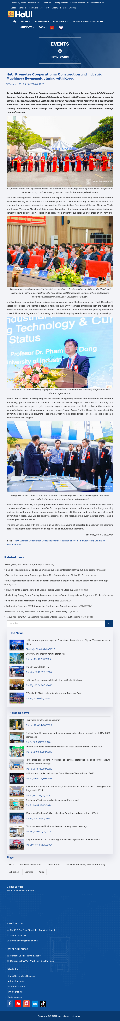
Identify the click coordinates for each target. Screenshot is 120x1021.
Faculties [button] (47, 3)
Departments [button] (34, 3)
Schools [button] (22, 8)
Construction (48, 540)
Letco (13, 8)
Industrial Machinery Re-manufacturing (74, 540)
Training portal (15, 997)
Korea (18, 544)
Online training (15, 991)
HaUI (16, 540)
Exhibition (100, 540)
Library (55, 8)
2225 (41, 84)
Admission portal (16, 981)
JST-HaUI (45, 8)
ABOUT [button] (24, 21)
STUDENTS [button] (26, 27)
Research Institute (95, 3)
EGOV (42, 27)
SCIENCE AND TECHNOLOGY (88, 21)
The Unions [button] (33, 8)
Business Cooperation (30, 540)
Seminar (11, 544)
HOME (55, 57)
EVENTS (64, 57)
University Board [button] (18, 3)
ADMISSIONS (42, 21)
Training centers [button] (61, 3)
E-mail (63, 8)
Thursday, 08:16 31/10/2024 (22, 84)
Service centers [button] (77, 3)
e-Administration (16, 986)
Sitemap (73, 8)
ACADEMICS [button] (60, 21)
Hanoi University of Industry (21, 976)
